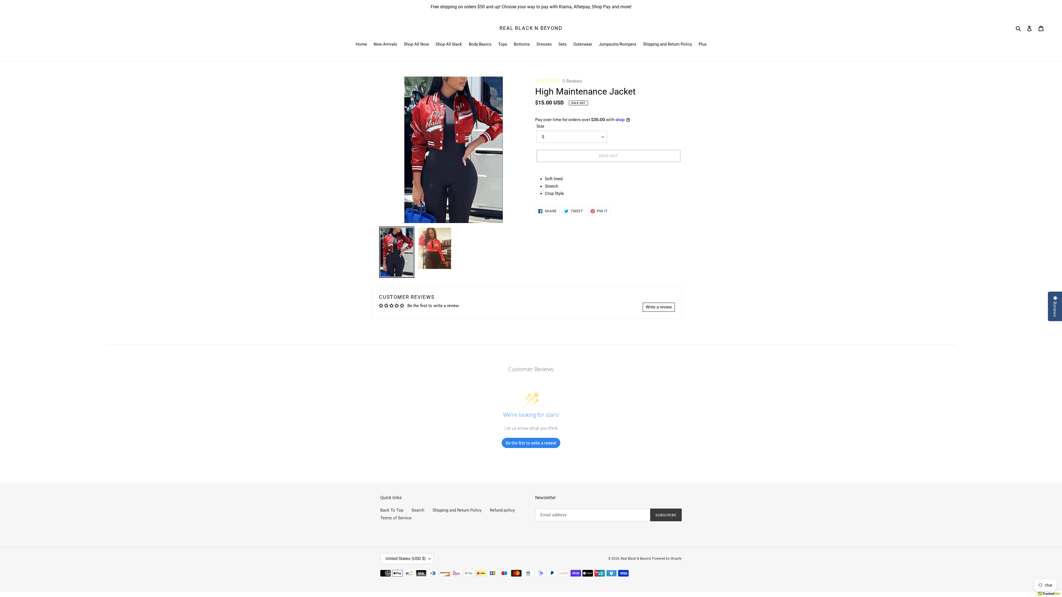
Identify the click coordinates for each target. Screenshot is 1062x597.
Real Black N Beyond (530, 28)
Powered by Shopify (667, 559)
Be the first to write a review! (531, 443)
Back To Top (391, 510)
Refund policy (502, 510)
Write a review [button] (659, 307)
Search (418, 510)
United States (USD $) (406, 558)
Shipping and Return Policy (457, 510)
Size (540, 126)
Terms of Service (396, 517)
